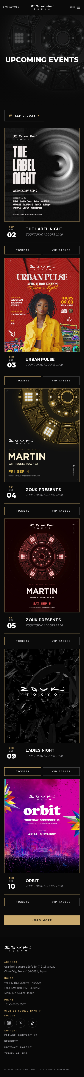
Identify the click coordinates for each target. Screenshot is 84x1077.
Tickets (23, 250)
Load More (42, 920)
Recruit (11, 1041)
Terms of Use (16, 1053)
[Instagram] (8, 1023)
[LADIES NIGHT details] (42, 696)
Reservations (11, 7)
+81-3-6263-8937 (15, 1004)
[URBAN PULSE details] (42, 305)
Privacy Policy (18, 1047)
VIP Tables (61, 250)
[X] (20, 1023)
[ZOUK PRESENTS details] (42, 435)
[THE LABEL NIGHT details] (42, 175)
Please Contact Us (21, 1035)
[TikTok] (32, 1023)
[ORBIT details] (42, 826)
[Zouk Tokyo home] (42, 7)
